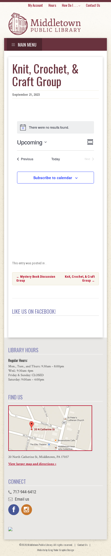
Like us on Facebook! (34, 311)
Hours (52, 5)
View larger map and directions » (32, 464)
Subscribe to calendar (52, 177)
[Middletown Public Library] (45, 24)
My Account (35, 5)
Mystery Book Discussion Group (35, 278)
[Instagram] (26, 509)
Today (55, 159)
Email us (21, 499)
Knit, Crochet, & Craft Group (80, 278)
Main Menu (26, 44)
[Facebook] (13, 509)
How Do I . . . (70, 5)
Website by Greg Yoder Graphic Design (55, 550)
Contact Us (93, 5)
